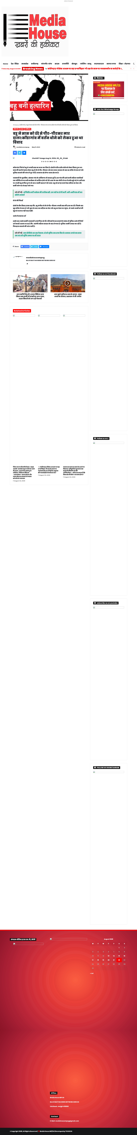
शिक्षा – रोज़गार (124, 64)
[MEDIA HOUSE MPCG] (35, 31)
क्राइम (57, 64)
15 (119, 956)
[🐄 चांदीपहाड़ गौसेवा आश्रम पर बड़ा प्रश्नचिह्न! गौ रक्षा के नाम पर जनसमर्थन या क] (49, 398)
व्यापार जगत (111, 64)
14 (114, 956)
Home (5, 64)
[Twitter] (20, 153)
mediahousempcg (22, 147)
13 (108, 956)
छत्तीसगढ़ (34, 64)
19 (103, 960)
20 (108, 960)
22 (119, 960)
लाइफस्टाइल (99, 64)
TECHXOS (68, 1131)
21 (114, 960)
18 (98, 960)
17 (92, 960)
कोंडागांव (22, 125)
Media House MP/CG (47, 1131)
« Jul (91, 973)
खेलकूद (74, 64)
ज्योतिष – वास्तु (85, 64)
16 (124, 956)
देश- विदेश (15, 64)
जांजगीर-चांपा (46, 64)
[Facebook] (15, 153)
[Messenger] (24, 153)
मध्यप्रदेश (24, 64)
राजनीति (65, 64)
